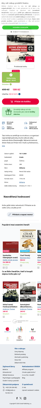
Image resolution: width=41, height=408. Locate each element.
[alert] (20, 17)
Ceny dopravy (19, 351)
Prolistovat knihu (20, 66)
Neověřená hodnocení (17, 196)
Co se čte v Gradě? (28, 375)
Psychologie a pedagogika (11, 378)
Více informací (23, 23)
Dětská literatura (8, 375)
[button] (20, 32)
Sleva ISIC (18, 360)
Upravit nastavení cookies (30, 390)
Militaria (22, 182)
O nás (24, 387)
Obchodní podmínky (21, 357)
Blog (23, 378)
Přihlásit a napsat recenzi (22, 214)
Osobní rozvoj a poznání (11, 381)
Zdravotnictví (7, 372)
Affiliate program (27, 369)
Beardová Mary (25, 258)
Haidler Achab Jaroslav (10, 260)
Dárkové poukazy (20, 354)
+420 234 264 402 (11, 387)
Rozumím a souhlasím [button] (20, 27)
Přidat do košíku (22, 101)
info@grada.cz (10, 390)
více (3, 146)
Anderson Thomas (9, 309)
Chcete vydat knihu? (28, 372)
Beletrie (5, 369)
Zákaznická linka (20, 363)
